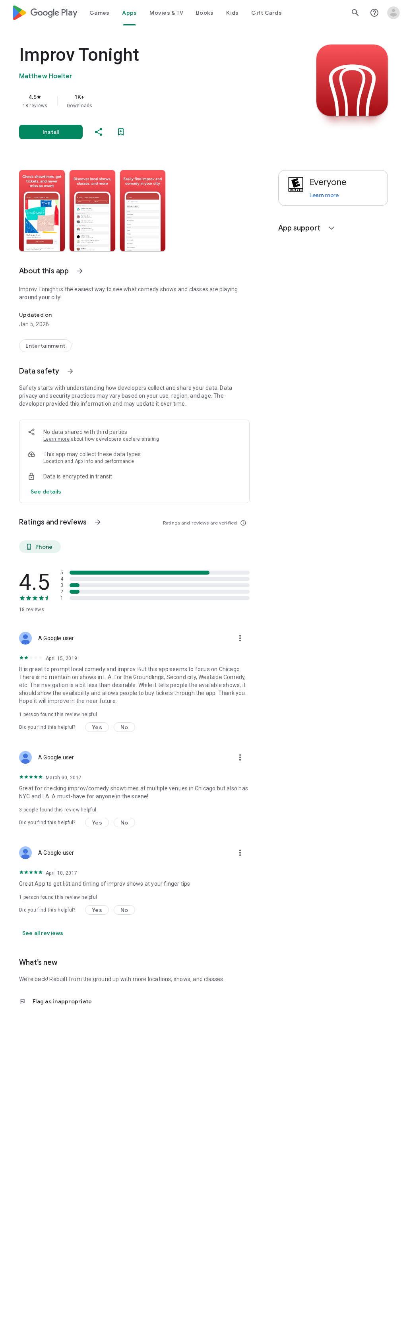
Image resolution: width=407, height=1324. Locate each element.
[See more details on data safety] (46, 491)
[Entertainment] (45, 346)
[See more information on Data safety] (70, 371)
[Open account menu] (393, 12)
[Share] (98, 131)
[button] (42, 210)
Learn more (56, 439)
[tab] (99, 12)
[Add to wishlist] (120, 131)
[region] (145, 101)
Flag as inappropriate (55, 1001)
